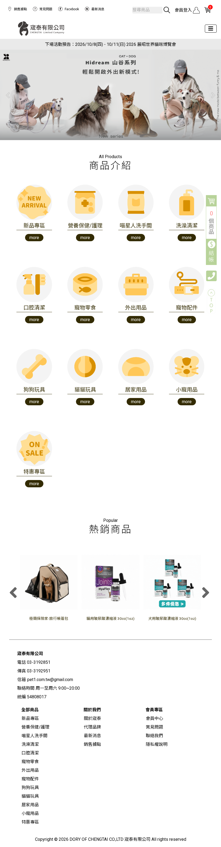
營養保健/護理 (35, 727)
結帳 (211, 256)
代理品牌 (92, 727)
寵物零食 (30, 761)
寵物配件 (30, 778)
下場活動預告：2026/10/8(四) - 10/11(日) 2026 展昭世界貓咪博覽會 (110, 44)
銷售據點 (20, 9)
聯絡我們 (154, 735)
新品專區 (30, 718)
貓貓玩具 (30, 796)
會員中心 (154, 718)
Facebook (72, 9)
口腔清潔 (30, 753)
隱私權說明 (156, 744)
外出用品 (30, 770)
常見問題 (45, 9)
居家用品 (30, 804)
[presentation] (14, 593)
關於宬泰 (92, 718)
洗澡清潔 (30, 744)
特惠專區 (30, 822)
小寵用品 (30, 813)
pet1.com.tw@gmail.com (50, 679)
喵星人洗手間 (34, 735)
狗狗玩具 (30, 787)
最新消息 (97, 9)
